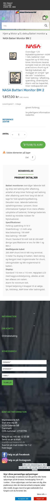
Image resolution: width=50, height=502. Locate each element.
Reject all (40, 498)
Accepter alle (23, 498)
